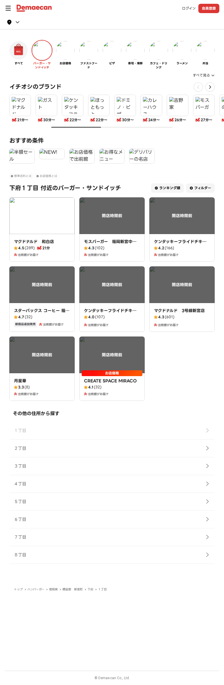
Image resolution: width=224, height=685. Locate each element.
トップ (18, 589)
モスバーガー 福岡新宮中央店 (110, 244)
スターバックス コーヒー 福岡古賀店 (41, 313)
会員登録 (209, 8)
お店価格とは (48, 176)
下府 (90, 589)
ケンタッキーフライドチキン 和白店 (182, 244)
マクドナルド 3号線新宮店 (179, 310)
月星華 (20, 381)
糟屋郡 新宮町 (72, 589)
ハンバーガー (35, 589)
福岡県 (53, 589)
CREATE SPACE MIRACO (110, 381)
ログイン (189, 8)
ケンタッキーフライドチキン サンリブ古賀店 (112, 313)
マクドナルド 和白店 (34, 241)
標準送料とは (23, 176)
